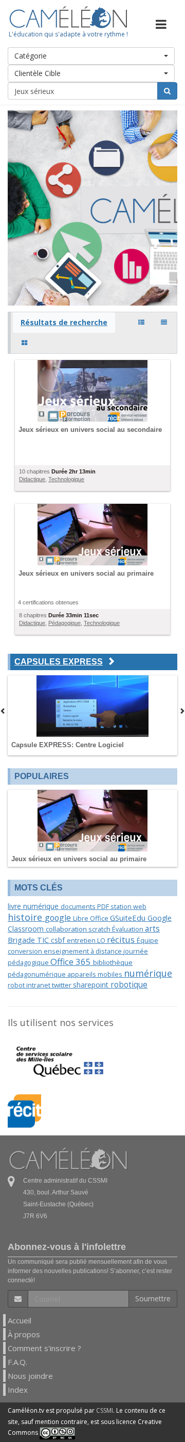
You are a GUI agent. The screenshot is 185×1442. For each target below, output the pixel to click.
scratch (100, 929)
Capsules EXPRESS (58, 661)
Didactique (32, 479)
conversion (26, 951)
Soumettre (153, 1298)
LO (102, 940)
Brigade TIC (29, 940)
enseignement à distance (83, 951)
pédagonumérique (37, 974)
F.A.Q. (17, 1362)
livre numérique (34, 906)
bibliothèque (113, 962)
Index (18, 1389)
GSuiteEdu (128, 918)
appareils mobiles (95, 974)
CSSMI (104, 1410)
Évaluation (128, 929)
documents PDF (85, 906)
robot (17, 985)
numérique (148, 973)
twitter (62, 985)
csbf (59, 940)
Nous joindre (30, 1376)
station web (128, 906)
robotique (128, 984)
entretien (82, 940)
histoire (26, 917)
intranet (39, 985)
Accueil (19, 1320)
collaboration (67, 929)
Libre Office (91, 918)
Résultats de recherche (64, 322)
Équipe (147, 940)
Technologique (66, 479)
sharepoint (91, 985)
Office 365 (71, 961)
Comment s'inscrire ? (44, 1348)
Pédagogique (64, 623)
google (59, 917)
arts (152, 928)
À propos (24, 1334)
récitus (122, 939)
